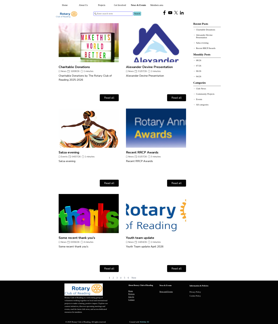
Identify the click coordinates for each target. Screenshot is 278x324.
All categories (202, 105)
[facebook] (164, 12)
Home (65, 5)
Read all (109, 98)
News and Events (166, 292)
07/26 (198, 66)
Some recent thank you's (77, 238)
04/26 (198, 76)
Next (133, 278)
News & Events (138, 5)
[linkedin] (181, 12)
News (63, 71)
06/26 (198, 71)
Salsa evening (69, 152)
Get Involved (120, 5)
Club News (201, 88)
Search (137, 13)
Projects (131, 294)
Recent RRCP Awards (142, 152)
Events (64, 156)
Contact (131, 300)
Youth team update (140, 238)
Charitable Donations (74, 67)
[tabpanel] (143, 292)
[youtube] (170, 12)
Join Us (131, 297)
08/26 (198, 60)
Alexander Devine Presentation (149, 67)
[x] (176, 12)
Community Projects (205, 94)
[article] (89, 62)
